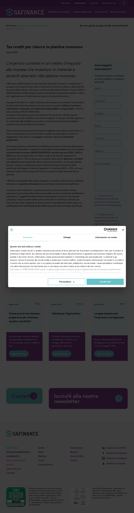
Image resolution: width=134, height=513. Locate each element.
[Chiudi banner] (123, 230)
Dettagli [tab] (67, 237)
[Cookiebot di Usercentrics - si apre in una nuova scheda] (105, 230)
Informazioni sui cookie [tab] (106, 237)
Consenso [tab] (27, 237)
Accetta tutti (105, 282)
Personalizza (65, 282)
